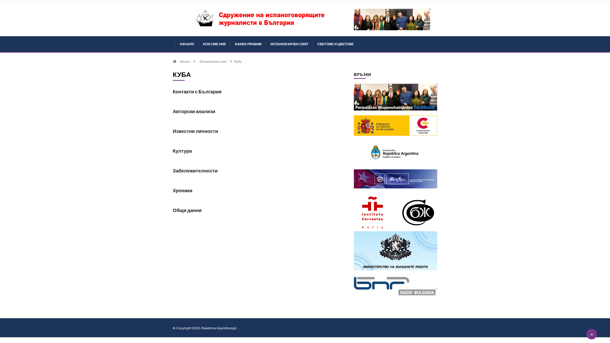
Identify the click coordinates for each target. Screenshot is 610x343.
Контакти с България (197, 91)
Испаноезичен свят (289, 44)
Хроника (182, 190)
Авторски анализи (194, 111)
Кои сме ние (214, 44)
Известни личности (195, 131)
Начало (187, 44)
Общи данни (187, 210)
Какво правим (248, 44)
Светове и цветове (335, 44)
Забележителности (195, 170)
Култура (182, 151)
